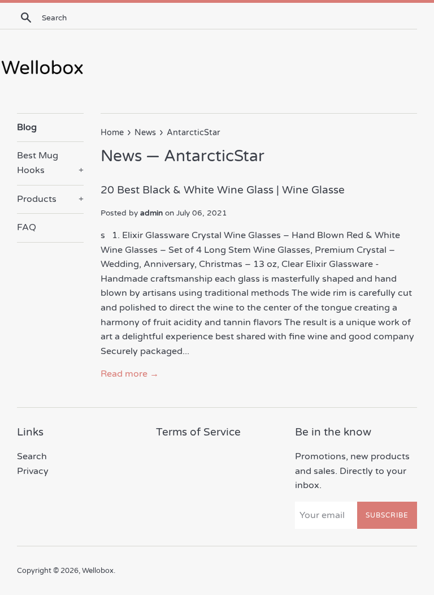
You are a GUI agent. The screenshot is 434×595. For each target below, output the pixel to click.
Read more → (130, 374)
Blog (27, 127)
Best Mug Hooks (50, 163)
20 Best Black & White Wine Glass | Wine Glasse (223, 190)
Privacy (33, 471)
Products (50, 199)
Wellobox (98, 570)
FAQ (26, 227)
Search (32, 456)
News (121, 156)
